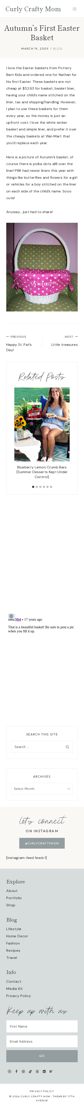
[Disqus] (42, 550)
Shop (10, 905)
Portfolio (14, 898)
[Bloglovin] (51, 1071)
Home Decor (17, 936)
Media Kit (14, 988)
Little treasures (65, 341)
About (12, 890)
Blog (57, 48)
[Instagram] (9, 1071)
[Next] (63, 435)
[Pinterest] (23, 1071)
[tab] (33, 487)
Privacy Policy (18, 995)
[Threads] (37, 1071)
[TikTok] (30, 1071)
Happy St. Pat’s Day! (19, 343)
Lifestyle (14, 929)
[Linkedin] (44, 1071)
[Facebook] (16, 1071)
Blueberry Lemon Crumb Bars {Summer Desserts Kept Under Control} (42, 472)
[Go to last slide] (20, 435)
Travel (11, 957)
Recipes (13, 950)
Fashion (13, 943)
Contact (14, 981)
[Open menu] (74, 8)
